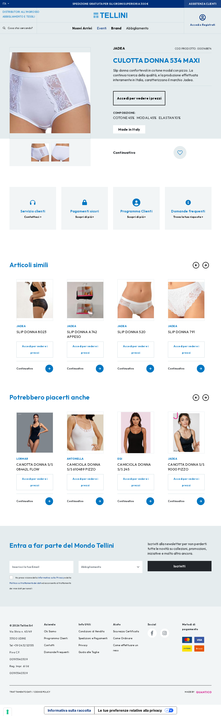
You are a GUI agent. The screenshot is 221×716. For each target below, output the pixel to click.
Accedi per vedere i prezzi (34, 349)
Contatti (49, 645)
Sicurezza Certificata (126, 631)
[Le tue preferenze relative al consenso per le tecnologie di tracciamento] (7, 712)
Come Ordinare (122, 638)
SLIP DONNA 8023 (31, 332)
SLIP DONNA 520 (131, 332)
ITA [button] (5, 3)
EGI (119, 458)
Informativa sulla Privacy (51, 577)
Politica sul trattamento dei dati (25, 583)
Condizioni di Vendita (91, 631)
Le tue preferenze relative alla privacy (130, 710)
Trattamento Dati (20, 691)
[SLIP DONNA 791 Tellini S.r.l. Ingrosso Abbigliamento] (186, 300)
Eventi (102, 28)
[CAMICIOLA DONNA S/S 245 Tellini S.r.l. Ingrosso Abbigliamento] (135, 432)
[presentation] (196, 265)
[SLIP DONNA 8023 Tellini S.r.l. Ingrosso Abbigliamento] (34, 300)
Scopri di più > (84, 216)
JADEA (119, 48)
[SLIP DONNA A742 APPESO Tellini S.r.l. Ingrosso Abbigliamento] (85, 300)
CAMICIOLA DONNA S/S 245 (134, 466)
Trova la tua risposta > (188, 216)
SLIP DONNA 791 (181, 332)
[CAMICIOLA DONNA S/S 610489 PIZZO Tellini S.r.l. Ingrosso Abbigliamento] (85, 432)
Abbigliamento (137, 28)
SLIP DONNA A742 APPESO (82, 334)
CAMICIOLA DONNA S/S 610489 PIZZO (84, 466)
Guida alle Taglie (89, 652)
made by (190, 691)
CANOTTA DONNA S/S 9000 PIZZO (186, 466)
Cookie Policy (42, 691)
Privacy (83, 645)
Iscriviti (179, 566)
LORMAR (22, 458)
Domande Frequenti (56, 652)
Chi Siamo (50, 631)
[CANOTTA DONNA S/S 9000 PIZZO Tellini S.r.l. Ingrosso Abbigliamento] (186, 432)
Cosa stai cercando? (20, 28)
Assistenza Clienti (202, 3)
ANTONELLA (75, 458)
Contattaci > (32, 216)
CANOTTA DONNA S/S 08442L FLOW (34, 466)
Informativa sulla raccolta (69, 710)
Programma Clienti (56, 638)
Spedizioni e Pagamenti (93, 638)
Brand (116, 28)
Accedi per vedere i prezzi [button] (139, 98)
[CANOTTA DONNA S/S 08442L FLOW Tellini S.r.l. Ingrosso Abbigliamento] (34, 432)
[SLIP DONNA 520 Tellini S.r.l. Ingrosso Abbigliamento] (135, 300)
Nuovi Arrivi (82, 28)
